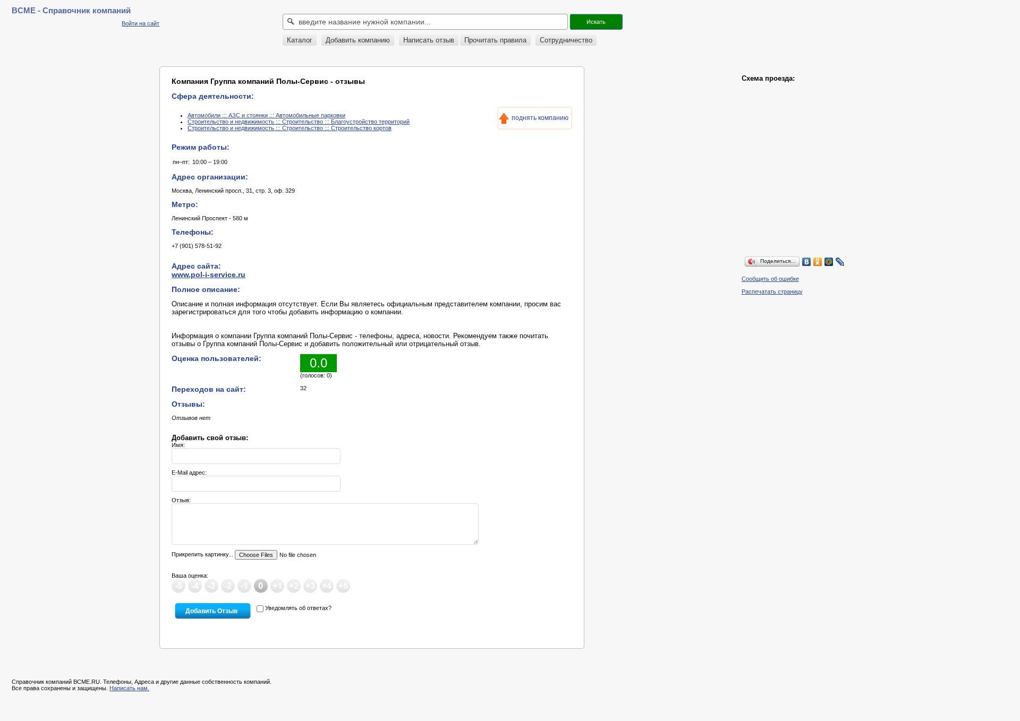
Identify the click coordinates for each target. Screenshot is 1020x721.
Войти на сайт (140, 23)
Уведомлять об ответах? (298, 608)
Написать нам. (129, 688)
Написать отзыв (428, 40)
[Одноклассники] (817, 262)
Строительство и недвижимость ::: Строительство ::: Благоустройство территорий (299, 121)
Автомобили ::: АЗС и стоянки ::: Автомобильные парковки (266, 115)
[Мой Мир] (829, 262)
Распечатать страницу (772, 291)
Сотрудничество (566, 40)
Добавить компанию (358, 40)
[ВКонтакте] (806, 262)
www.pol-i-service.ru (208, 274)
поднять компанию (540, 118)
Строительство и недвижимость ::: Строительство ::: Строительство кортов (290, 128)
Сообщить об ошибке (770, 279)
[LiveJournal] (840, 262)
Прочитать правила (495, 40)
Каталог (299, 40)
